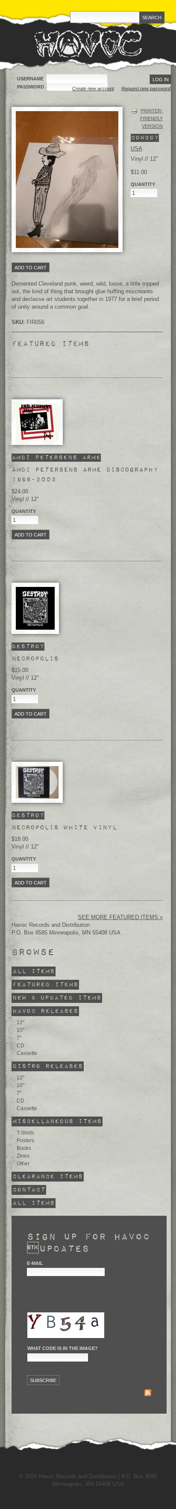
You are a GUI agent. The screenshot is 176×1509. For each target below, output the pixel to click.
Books (24, 1148)
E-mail (35, 1263)
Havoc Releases (45, 1011)
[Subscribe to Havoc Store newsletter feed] (147, 1393)
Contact (28, 1190)
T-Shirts (25, 1133)
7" (19, 1038)
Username (31, 78)
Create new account (93, 88)
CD (20, 1046)
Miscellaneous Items (57, 1121)
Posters (25, 1141)
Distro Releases (47, 1066)
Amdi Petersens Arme (56, 458)
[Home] (88, 43)
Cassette (27, 1053)
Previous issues (48, 1393)
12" (20, 1023)
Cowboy (145, 138)
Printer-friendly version (151, 118)
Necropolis (35, 658)
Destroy (28, 647)
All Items (33, 971)
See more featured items (119, 917)
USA (136, 148)
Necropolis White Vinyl (64, 827)
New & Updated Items (56, 998)
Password (31, 86)
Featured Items (45, 985)
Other (23, 1164)
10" (20, 1030)
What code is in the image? (62, 1348)
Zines (23, 1156)
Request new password (145, 88)
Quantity (24, 511)
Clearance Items (47, 1177)
